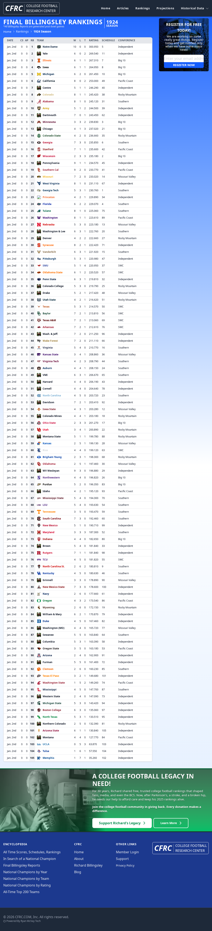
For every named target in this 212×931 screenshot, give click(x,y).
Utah (46, 429)
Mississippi (50, 689)
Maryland (48, 532)
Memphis (48, 758)
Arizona (47, 655)
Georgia (47, 142)
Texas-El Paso (51, 676)
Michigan (48, 74)
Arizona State (51, 730)
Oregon (47, 600)
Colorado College (53, 286)
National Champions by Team (26, 878)
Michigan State (52, 703)
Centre (47, 88)
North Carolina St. (54, 566)
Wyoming (49, 607)
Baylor (47, 313)
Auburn (47, 368)
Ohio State (49, 423)
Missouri (48, 176)
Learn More (168, 823)
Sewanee (48, 635)
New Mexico (50, 525)
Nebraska (48, 224)
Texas (46, 306)
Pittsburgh (49, 258)
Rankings (142, 8)
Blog (77, 872)
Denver (47, 238)
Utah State (49, 299)
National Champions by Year (25, 872)
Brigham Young (52, 457)
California (49, 81)
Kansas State (50, 354)
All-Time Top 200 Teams (21, 892)
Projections (165, 8)
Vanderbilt (49, 252)
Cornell (47, 388)
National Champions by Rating (27, 885)
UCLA (46, 744)
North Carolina (52, 395)
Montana (48, 737)
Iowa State (49, 409)
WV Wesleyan (51, 470)
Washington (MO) (53, 628)
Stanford (48, 149)
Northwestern (51, 477)
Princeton (49, 197)
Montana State (52, 436)
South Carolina (52, 518)
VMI (45, 375)
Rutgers (47, 552)
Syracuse (48, 245)
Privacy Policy (125, 865)
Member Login (127, 852)
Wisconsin (49, 156)
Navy (46, 594)
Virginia (48, 347)
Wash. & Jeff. (50, 334)
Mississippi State (53, 498)
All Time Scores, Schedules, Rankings (32, 852)
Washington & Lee (54, 231)
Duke (46, 621)
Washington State (54, 682)
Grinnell (48, 580)
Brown (47, 546)
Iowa (46, 67)
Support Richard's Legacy (120, 823)
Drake (46, 293)
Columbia (49, 641)
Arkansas (48, 327)
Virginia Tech (51, 361)
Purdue (47, 484)
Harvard (48, 382)
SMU (45, 265)
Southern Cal (51, 170)
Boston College (52, 710)
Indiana (47, 539)
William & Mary (52, 614)
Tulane (47, 211)
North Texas (50, 717)
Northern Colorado (54, 723)
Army (46, 108)
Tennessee (49, 511)
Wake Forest (50, 341)
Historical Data (192, 8)
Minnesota (49, 122)
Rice (45, 450)
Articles (123, 8)
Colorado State (52, 135)
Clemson (48, 669)
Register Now (184, 65)
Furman (47, 662)
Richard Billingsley (88, 865)
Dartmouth (49, 115)
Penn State (49, 279)
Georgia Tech (51, 190)
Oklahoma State (53, 272)
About (79, 858)
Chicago (48, 129)
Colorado (48, 94)
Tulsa (46, 751)
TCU (45, 559)
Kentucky (48, 573)
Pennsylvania (51, 163)
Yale (45, 53)
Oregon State (51, 648)
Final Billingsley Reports (21, 865)
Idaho (46, 491)
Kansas (47, 443)
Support (122, 858)
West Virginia (51, 183)
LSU (45, 505)
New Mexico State (54, 587)
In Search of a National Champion (29, 858)
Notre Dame (50, 46)
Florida (47, 204)
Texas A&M (49, 320)
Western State (51, 696)
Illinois (47, 60)
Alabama (48, 101)
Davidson (48, 402)
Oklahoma (49, 464)
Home (105, 8)
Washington (50, 217)
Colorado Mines (52, 416)
